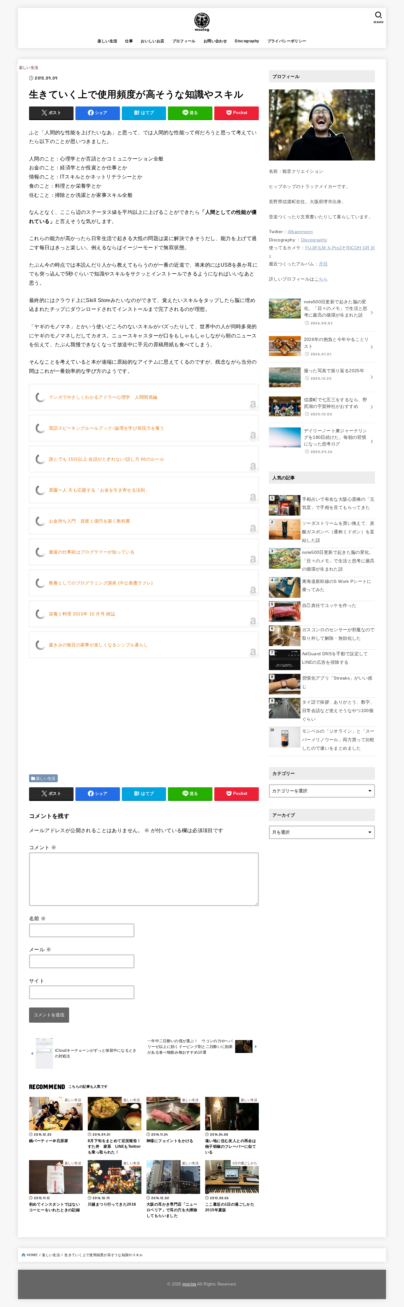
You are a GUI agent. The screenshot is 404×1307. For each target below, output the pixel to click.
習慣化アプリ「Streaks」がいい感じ (337, 682)
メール (40, 949)
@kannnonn (300, 231)
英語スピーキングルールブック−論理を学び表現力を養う (106, 428)
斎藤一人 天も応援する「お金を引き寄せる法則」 (99, 490)
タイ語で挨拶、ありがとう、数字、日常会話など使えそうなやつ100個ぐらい (338, 710)
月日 (323, 263)
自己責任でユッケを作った (329, 605)
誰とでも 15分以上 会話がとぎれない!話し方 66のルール (106, 459)
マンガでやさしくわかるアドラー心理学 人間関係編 (103, 397)
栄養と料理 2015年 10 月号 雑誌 (82, 613)
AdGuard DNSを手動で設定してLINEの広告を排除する (335, 658)
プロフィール (184, 41)
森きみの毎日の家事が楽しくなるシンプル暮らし (98, 644)
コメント (42, 847)
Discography (247, 41)
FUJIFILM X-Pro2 (323, 247)
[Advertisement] (82, 707)
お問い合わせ (215, 41)
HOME (32, 1255)
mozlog (189, 1284)
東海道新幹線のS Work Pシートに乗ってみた (336, 585)
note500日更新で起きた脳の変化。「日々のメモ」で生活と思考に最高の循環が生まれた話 (338, 561)
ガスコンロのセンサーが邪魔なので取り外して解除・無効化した (338, 634)
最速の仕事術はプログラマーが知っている (92, 551)
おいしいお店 (152, 41)
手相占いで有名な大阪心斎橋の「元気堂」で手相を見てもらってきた (338, 503)
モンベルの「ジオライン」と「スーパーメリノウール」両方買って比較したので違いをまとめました (338, 739)
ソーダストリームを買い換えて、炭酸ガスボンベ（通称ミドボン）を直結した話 (338, 531)
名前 (37, 918)
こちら (321, 278)
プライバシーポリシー (286, 41)
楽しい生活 (107, 41)
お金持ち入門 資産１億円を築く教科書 (89, 520)
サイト (37, 980)
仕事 (129, 41)
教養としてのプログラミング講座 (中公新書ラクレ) (101, 582)
